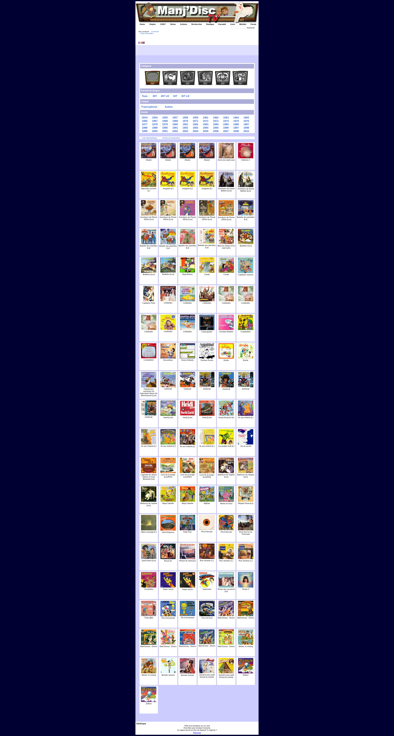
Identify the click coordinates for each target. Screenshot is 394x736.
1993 (195, 127)
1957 (175, 117)
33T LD (185, 96)
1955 (165, 117)
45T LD (165, 96)
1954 (155, 117)
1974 (226, 121)
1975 (236, 121)
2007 (226, 131)
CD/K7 (163, 24)
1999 (144, 131)
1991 (175, 127)
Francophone (149, 107)
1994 (205, 127)
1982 (195, 124)
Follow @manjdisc (147, 33)
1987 (246, 124)
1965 (246, 117)
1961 (205, 117)
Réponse (197, 733)
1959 (195, 117)
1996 (226, 127)
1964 (236, 117)
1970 (185, 121)
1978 (155, 124)
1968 (165, 121)
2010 (246, 131)
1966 (144, 121)
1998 (246, 127)
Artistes (183, 24)
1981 (185, 124)
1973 (216, 121)
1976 (246, 121)
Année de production (171, 138)
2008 (236, 131)
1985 (226, 124)
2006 (216, 131)
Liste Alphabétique (149, 138)
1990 (165, 127)
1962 (216, 117)
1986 (236, 124)
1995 (216, 127)
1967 (155, 121)
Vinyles (152, 24)
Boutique (210, 24)
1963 (226, 117)
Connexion (155, 31)
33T (175, 96)
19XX (145, 117)
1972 (205, 121)
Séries (173, 24)
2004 (195, 131)
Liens (232, 24)
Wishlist (242, 24)
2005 (205, 131)
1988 (144, 127)
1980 (175, 124)
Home (142, 24)
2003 (185, 131)
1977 (144, 124)
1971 (195, 121)
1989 (155, 127)
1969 (175, 121)
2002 (175, 131)
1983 (205, 124)
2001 (165, 131)
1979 (165, 124)
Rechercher (196, 24)
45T (155, 96)
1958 (185, 117)
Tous (145, 96)
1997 (236, 127)
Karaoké (222, 24)
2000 (155, 131)
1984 (216, 124)
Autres (169, 107)
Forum (253, 24)
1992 (185, 127)
